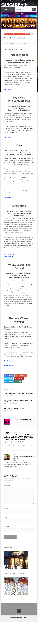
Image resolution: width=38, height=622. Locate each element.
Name (6, 508)
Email (6, 517)
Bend (14, 33)
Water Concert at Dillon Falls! (23, 457)
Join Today (7, 361)
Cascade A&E (9, 43)
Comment (7, 485)
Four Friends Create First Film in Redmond (18, 393)
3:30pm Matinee (9, 254)
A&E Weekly (8, 33)
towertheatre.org (8, 365)
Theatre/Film (26, 33)
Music (19, 33)
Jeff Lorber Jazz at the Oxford (14, 408)
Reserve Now (8, 197)
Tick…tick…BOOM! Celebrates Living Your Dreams (18, 401)
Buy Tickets (7, 89)
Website (7, 527)
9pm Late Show (8, 256)
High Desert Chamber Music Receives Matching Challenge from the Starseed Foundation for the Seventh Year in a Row (18, 437)
